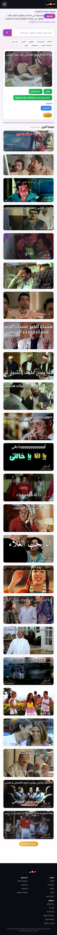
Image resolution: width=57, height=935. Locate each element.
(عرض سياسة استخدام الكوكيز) (42, 22)
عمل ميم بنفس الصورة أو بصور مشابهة (32, 97)
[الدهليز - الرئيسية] (51, 4)
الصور (26, 45)
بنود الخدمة (50, 911)
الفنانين (52, 888)
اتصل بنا (51, 907)
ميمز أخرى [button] (35, 91)
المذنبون (46, 108)
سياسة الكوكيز (49, 919)
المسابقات (34, 45)
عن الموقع (50, 903)
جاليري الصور (50, 896)
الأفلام (49, 41)
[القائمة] (4, 4)
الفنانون (31, 41)
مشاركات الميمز (46, 45)
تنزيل (48, 91)
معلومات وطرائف (22, 892)
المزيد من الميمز (28, 844)
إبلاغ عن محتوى (49, 923)
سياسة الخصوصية (48, 915)
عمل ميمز (14, 41)
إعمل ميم (24, 884)
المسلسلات (40, 41)
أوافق (50, 16)
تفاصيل (47, 115)
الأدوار (23, 41)
